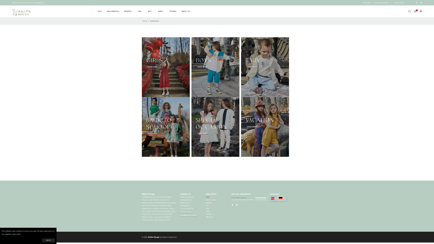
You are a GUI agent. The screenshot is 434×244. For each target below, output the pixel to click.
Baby (208, 211)
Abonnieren (261, 198)
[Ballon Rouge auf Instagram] (421, 3)
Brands (208, 203)
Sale (207, 197)
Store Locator (399, 3)
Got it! (48, 240)
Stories (208, 214)
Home (144, 21)
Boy (207, 208)
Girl (207, 206)
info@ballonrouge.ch (188, 215)
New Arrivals (211, 200)
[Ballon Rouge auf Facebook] (417, 3)
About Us (209, 217)
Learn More (16, 234)
